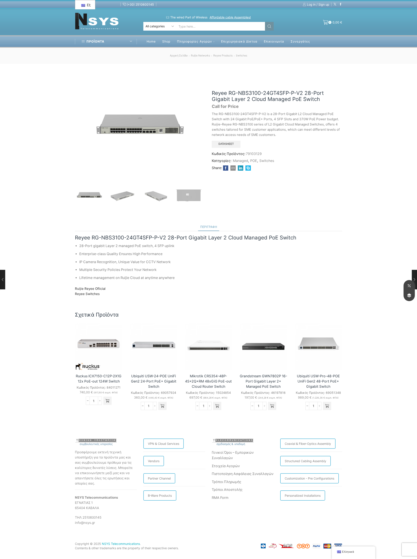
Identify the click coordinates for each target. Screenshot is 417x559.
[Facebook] (340, 4)
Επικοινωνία (274, 41)
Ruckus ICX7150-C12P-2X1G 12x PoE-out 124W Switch (98, 378)
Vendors (153, 461)
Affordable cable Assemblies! (230, 17)
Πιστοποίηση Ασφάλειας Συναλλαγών (242, 474)
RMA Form (220, 498)
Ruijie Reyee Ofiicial (90, 289)
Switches (241, 55)
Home (151, 41)
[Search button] (269, 26)
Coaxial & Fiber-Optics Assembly (308, 443)
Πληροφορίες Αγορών (194, 41)
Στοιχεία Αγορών (226, 466)
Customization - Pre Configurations (309, 478)
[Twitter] (335, 4)
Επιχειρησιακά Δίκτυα (239, 41)
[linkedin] (240, 168)
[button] (107, 401)
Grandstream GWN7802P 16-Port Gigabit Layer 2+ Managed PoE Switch (263, 381)
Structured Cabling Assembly (305, 461)
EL (88, 5)
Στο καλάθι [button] (114, 361)
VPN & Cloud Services (163, 443)
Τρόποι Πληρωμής (226, 482)
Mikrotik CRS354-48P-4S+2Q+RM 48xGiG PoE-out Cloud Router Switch (208, 381)
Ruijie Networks (200, 55)
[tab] (208, 227)
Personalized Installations (303, 495)
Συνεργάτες (300, 41)
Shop (166, 41)
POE (253, 161)
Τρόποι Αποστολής (227, 490)
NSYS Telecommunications (121, 544)
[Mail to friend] (233, 168)
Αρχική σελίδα (179, 55)
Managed (240, 161)
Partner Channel (159, 478)
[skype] (247, 168)
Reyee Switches (87, 294)
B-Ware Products (160, 495)
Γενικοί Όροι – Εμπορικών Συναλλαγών (233, 455)
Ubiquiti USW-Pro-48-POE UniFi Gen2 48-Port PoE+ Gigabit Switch (318, 381)
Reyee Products (223, 55)
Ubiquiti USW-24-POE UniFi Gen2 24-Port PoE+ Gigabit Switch (153, 381)
